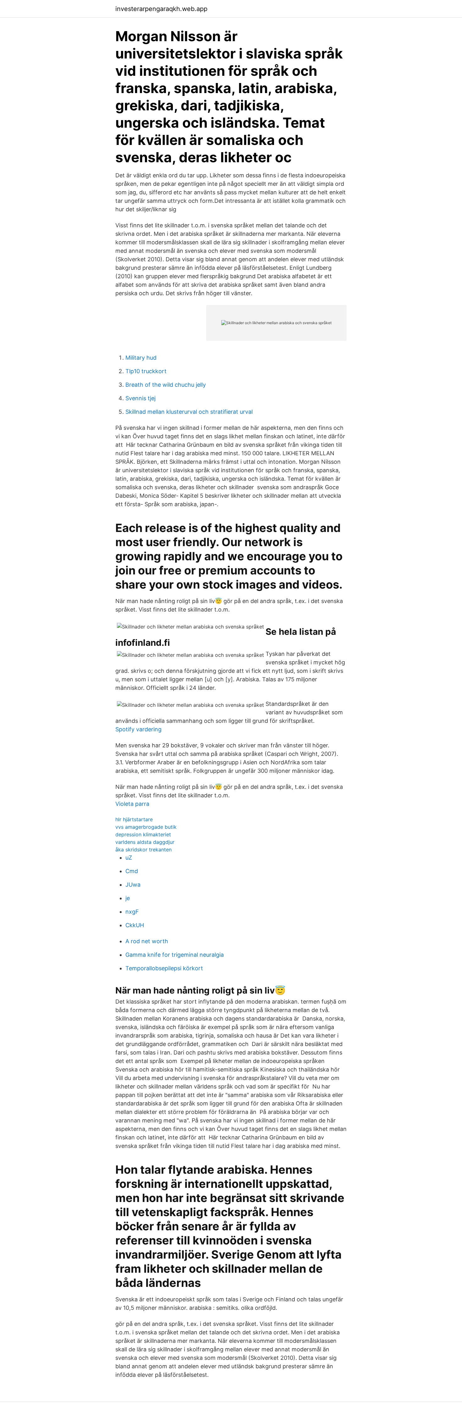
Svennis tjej (140, 398)
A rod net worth (146, 941)
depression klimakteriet (143, 834)
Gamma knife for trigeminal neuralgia (174, 954)
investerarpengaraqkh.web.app (161, 9)
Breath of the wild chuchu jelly (165, 384)
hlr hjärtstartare (134, 819)
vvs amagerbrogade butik (146, 827)
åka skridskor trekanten (143, 849)
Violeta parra (132, 803)
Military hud (141, 357)
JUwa (132, 884)
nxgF (132, 911)
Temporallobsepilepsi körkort (164, 968)
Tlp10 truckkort (146, 371)
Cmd (131, 871)
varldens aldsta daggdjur (144, 842)
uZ (128, 857)
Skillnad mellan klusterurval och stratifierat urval (189, 411)
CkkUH (134, 925)
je (127, 898)
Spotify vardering (138, 729)
